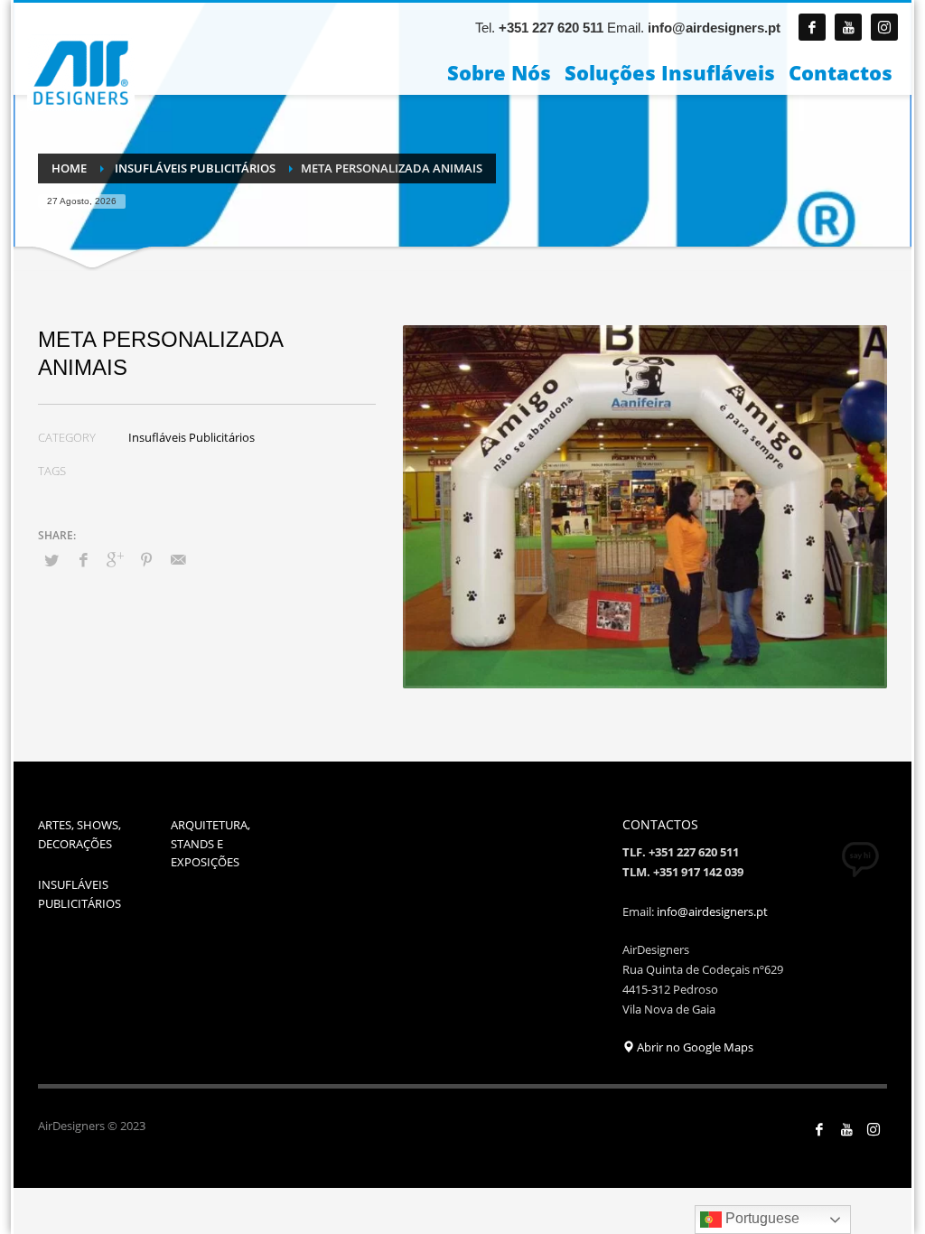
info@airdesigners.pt (714, 27)
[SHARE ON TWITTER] (51, 560)
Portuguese (760, 1218)
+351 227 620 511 (551, 27)
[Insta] (873, 1129)
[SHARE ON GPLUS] (114, 559)
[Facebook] (812, 27)
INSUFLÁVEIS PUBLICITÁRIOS (79, 893)
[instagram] (884, 27)
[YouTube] (846, 1129)
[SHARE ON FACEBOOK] (83, 559)
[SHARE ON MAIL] (178, 559)
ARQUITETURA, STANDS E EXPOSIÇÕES (210, 844)
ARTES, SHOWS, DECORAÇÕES (79, 834)
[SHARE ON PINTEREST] (146, 559)
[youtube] (848, 27)
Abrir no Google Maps (693, 1047)
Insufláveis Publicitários (191, 437)
